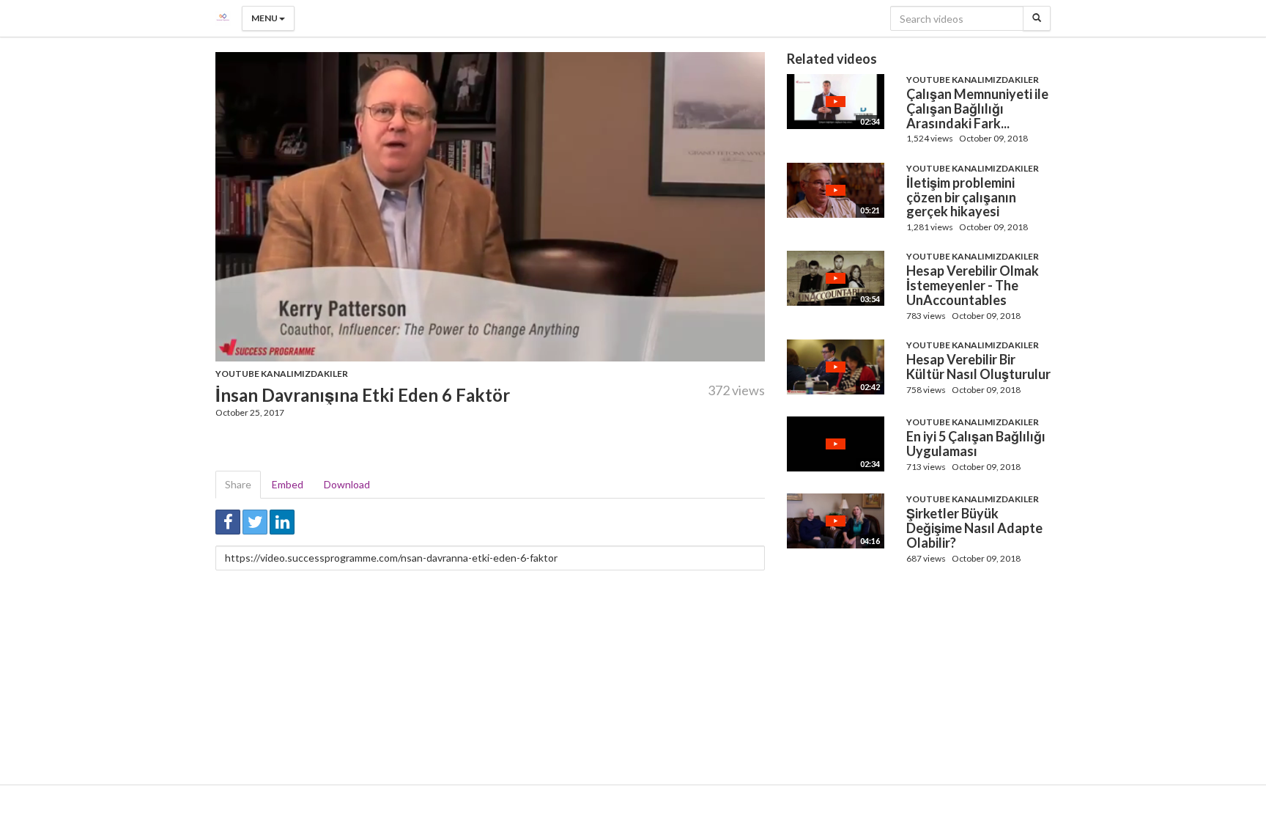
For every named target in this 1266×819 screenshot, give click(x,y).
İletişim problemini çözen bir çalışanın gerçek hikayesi (961, 197)
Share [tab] (238, 484)
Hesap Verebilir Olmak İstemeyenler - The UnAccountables (972, 285)
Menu (265, 17)
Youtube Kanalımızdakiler (281, 373)
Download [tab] (347, 484)
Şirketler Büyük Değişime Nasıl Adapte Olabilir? (974, 528)
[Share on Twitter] (255, 522)
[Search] (1037, 18)
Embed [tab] (287, 484)
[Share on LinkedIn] (282, 522)
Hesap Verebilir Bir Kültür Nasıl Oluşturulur (978, 366)
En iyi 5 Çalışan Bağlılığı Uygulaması (975, 443)
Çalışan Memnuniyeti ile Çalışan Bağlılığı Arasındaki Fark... (977, 108)
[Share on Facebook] (227, 522)
